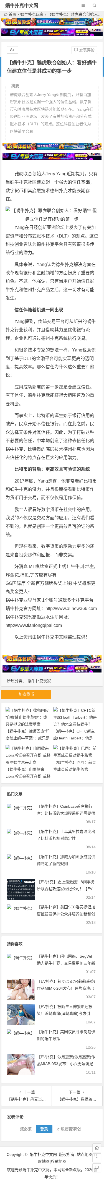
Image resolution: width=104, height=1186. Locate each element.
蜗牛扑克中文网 (21, 5)
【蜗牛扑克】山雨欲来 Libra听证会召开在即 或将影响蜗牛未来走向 (28, 776)
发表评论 (86, 50)
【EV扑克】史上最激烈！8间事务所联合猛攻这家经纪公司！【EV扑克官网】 (66, 889)
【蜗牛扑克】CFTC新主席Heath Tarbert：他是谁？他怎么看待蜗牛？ (74, 738)
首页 (12, 14)
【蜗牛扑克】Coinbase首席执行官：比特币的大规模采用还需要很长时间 (66, 813)
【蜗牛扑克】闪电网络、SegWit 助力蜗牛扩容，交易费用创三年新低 (66, 963)
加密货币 (26, 694)
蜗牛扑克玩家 (32, 14)
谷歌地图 (58, 1161)
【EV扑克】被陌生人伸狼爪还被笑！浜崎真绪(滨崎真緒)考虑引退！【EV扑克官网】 (64, 1013)
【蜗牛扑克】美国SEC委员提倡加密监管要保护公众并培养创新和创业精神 (66, 914)
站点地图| (85, 1154)
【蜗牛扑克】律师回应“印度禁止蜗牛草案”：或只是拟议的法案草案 (28, 738)
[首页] (96, 1147)
